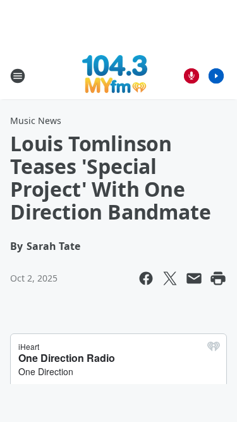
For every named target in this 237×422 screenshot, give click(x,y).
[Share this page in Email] (194, 278)
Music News (35, 121)
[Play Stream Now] (216, 76)
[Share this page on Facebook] (146, 278)
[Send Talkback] (191, 76)
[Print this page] (218, 278)
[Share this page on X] (170, 278)
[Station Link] (114, 75)
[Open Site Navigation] (17, 76)
